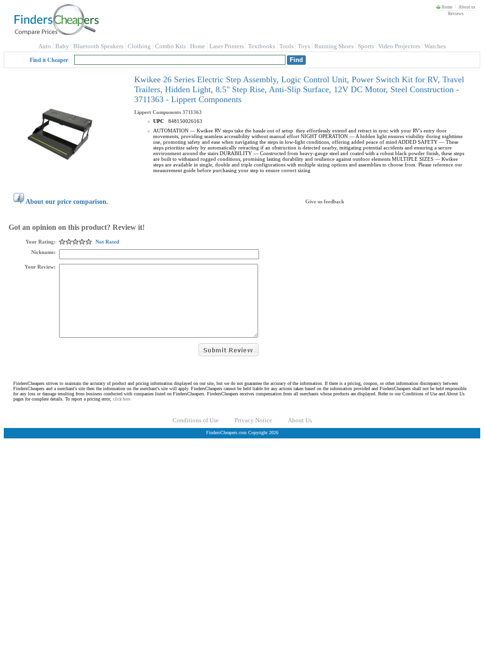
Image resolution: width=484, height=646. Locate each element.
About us (466, 7)
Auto (44, 46)
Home (446, 7)
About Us (300, 420)
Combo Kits (170, 46)
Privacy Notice (253, 420)
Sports (366, 46)
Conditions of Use (196, 420)
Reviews (456, 13)
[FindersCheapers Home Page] (56, 33)
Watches (435, 46)
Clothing (139, 46)
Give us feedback (324, 201)
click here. (122, 399)
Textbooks (261, 46)
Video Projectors (399, 46)
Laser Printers (226, 46)
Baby (62, 46)
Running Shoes (334, 46)
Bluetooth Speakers (98, 46)
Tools (286, 46)
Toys (304, 46)
